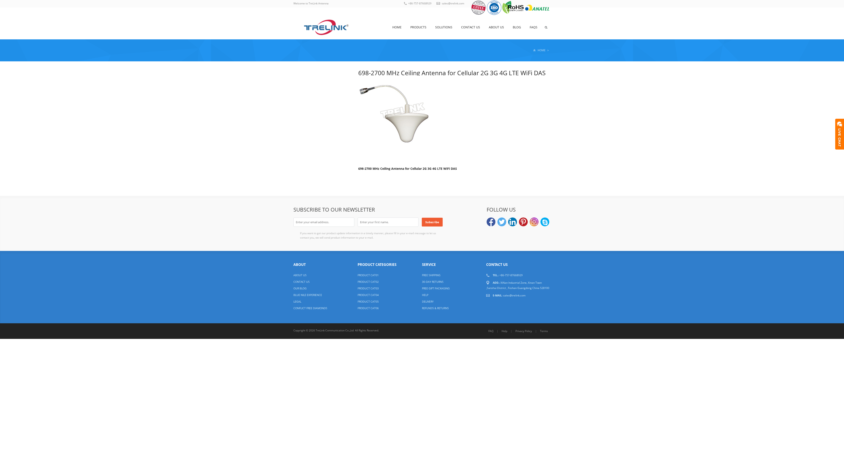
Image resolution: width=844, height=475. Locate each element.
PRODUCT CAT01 (368, 275)
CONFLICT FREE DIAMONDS (310, 308)
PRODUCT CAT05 (368, 301)
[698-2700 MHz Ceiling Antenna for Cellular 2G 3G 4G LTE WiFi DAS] (402, 120)
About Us (496, 27)
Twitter (501, 221)
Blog (517, 27)
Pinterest (523, 221)
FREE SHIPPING (431, 275)
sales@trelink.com (453, 3)
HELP (425, 295)
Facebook (491, 221)
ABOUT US (300, 275)
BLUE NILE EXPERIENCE (307, 295)
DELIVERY (428, 301)
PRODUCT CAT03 (368, 288)
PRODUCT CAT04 (368, 295)
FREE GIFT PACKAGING (436, 288)
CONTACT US (301, 282)
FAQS (533, 27)
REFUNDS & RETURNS (435, 308)
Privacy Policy (523, 331)
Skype (544, 221)
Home (397, 27)
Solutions (443, 27)
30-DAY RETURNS (433, 282)
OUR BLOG (300, 288)
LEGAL (297, 301)
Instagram (534, 221)
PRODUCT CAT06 (368, 308)
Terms (544, 331)
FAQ (490, 331)
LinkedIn (512, 221)
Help (504, 331)
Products (418, 27)
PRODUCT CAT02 (368, 282)
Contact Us (470, 27)
